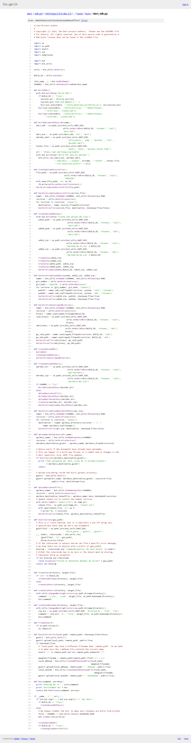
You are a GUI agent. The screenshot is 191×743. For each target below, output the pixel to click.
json (186, 738)
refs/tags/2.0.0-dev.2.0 (58, 13)
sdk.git (39, 13)
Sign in (185, 4)
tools (80, 13)
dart (29, 13)
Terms (32, 738)
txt (179, 738)
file (84, 20)
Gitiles (17, 738)
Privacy (24, 738)
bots (88, 13)
